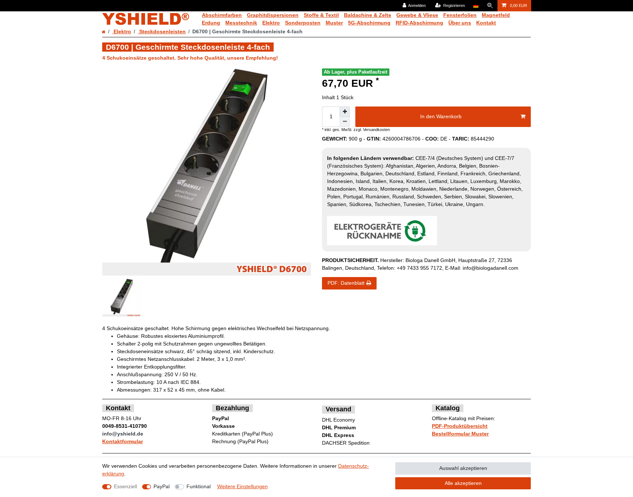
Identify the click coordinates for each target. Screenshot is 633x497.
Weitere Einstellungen (242, 486)
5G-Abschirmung (369, 23)
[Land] (475, 5)
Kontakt (486, 23)
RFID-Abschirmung (419, 23)
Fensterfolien (460, 15)
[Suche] (490, 5)
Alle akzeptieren (463, 483)
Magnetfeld (496, 15)
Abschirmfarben (222, 15)
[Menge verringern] (345, 122)
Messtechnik (241, 23)
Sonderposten (303, 23)
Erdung (211, 23)
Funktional (198, 486)
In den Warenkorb (441, 116)
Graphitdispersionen (273, 15)
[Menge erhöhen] (345, 111)
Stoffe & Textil (321, 15)
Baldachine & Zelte (367, 15)
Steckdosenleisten (162, 31)
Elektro (271, 23)
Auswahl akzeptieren (463, 468)
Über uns (459, 23)
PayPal (161, 486)
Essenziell (125, 486)
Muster (334, 23)
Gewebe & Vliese (417, 15)
